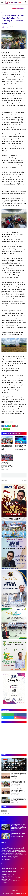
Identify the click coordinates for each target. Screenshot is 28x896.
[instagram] (20, 717)
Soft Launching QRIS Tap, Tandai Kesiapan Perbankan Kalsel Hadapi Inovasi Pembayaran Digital (20, 447)
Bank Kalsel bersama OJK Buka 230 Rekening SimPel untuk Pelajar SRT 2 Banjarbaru (18, 775)
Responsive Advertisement (14, 475)
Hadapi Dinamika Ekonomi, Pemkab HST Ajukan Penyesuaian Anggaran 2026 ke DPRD (18, 799)
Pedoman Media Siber (17, 889)
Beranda (3, 12)
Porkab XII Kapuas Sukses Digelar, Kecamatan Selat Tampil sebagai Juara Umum (6, 447)
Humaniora (8, 12)
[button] (2, 2)
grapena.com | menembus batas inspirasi (18, 893)
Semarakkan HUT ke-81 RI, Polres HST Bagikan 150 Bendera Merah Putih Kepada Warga (18, 783)
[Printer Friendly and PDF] (5, 429)
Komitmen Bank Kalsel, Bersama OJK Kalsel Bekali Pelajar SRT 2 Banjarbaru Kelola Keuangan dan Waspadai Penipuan (18, 791)
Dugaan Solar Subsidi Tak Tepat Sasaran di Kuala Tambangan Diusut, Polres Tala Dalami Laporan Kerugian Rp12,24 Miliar (18, 826)
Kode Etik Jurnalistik (14, 890)
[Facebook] (2, 426)
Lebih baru (4, 480)
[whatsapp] (7, 714)
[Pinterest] (13, 426)
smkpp (11, 422)
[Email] (16, 426)
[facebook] (20, 714)
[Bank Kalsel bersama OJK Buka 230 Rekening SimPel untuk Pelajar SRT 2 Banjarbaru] (5, 776)
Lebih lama (23, 480)
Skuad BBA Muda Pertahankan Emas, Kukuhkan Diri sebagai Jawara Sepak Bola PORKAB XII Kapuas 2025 (7, 465)
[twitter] (7, 717)
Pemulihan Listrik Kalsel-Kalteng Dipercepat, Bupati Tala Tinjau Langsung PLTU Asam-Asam (18, 835)
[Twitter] (6, 426)
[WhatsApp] (9, 426)
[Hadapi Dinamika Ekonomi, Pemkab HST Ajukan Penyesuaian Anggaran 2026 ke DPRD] (5, 800)
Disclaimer (8, 889)
